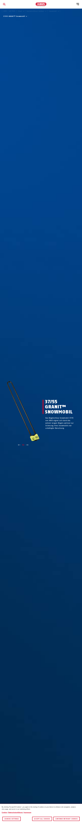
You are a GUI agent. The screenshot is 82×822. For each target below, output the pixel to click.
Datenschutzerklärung (15, 812)
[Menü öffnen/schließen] (77, 4)
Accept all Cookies (42, 819)
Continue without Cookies (66, 819)
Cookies (4, 812)
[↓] (27, 445)
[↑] (19, 445)
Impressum (27, 812)
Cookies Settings (11, 819)
